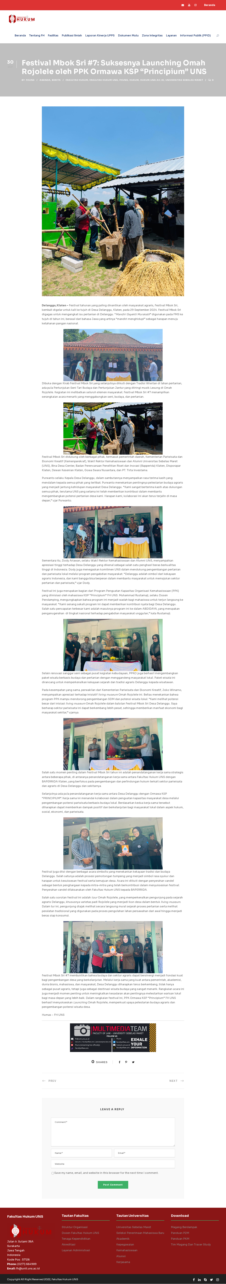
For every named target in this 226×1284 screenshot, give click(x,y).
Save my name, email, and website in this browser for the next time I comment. (106, 1173)
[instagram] (195, 5)
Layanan (171, 35)
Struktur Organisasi (75, 1227)
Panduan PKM (180, 1238)
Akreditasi (68, 1244)
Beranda (209, 5)
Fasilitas (53, 35)
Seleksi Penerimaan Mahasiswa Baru (140, 1233)
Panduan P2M (180, 1233)
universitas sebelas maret (184, 80)
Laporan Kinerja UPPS (100, 35)
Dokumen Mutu (128, 35)
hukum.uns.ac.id (152, 80)
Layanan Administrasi (76, 1250)
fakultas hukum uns (104, 80)
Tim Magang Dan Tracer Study (191, 1244)
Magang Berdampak (184, 1227)
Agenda (45, 80)
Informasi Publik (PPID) (195, 35)
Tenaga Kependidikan (76, 1238)
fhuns (30, 80)
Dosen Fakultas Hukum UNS (80, 1233)
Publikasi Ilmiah (72, 35)
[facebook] (194, 1280)
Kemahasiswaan (126, 1250)
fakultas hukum (77, 80)
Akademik (123, 1238)
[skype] (205, 1280)
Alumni (121, 1256)
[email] (182, 5)
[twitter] (211, 1280)
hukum (134, 80)
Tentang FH (37, 35)
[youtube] (189, 5)
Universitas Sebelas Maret (133, 1227)
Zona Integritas (152, 35)
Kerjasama (123, 1262)
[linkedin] (199, 1280)
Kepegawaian (125, 1244)
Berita (56, 80)
